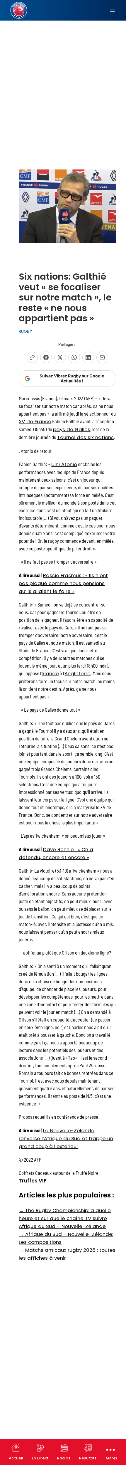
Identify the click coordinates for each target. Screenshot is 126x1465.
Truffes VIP (33, 1180)
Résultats (87, 1458)
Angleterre (77, 673)
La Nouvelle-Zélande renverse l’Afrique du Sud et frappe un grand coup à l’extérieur (66, 1138)
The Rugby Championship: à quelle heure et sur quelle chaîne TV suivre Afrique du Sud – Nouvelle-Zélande (65, 1218)
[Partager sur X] (60, 357)
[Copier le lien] (32, 357)
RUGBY (25, 331)
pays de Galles (71, 429)
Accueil (16, 1458)
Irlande (50, 673)
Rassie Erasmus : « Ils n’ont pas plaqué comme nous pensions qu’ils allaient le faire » (63, 583)
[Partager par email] (102, 357)
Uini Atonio (64, 464)
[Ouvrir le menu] (112, 10)
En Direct (40, 1458)
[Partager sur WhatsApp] (74, 357)
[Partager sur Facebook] (46, 357)
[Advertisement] (63, 69)
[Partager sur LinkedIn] (88, 357)
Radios (63, 1458)
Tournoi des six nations (85, 437)
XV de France (35, 421)
